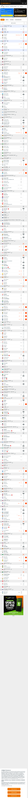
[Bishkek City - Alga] (13, 375)
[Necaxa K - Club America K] (13, 436)
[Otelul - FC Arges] (13, 497)
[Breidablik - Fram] (13, 363)
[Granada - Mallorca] (13, 283)
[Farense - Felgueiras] (13, 482)
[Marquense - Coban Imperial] (13, 235)
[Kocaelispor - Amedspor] (13, 53)
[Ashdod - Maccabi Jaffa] (13, 294)
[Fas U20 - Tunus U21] (13, 194)
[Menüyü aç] (25, 3)
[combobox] (13, 23)
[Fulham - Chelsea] (13, 29)
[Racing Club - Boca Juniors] (13, 94)
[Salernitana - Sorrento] (13, 349)
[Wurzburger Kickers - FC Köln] (13, 79)
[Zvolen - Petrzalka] (13, 545)
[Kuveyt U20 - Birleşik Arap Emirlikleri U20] (13, 178)
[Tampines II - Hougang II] (13, 540)
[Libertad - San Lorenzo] (13, 459)
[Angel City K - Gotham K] (13, 67)
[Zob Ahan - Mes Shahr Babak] (13, 267)
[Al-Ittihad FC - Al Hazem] (13, 560)
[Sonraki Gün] (26, 23)
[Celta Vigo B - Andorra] (13, 280)
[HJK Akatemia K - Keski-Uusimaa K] (13, 223)
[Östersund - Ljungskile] (13, 313)
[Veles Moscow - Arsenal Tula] (13, 515)
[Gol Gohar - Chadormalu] (13, 271)
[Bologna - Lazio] (13, 44)
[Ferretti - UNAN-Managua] (13, 445)
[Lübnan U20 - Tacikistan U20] (13, 182)
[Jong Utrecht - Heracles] (13, 249)
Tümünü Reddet (14, 792)
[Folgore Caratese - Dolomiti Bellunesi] (13, 327)
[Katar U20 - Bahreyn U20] (13, 185)
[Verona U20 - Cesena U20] (13, 354)
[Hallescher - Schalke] (13, 82)
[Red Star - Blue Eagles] (13, 551)
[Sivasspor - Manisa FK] (13, 584)
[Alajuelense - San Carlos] (13, 395)
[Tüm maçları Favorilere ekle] (1, 26)
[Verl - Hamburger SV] (13, 76)
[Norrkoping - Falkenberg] (13, 319)
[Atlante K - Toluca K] (13, 439)
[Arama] (23, 3)
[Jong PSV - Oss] (13, 246)
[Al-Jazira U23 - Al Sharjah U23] (13, 120)
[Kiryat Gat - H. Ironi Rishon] (13, 298)
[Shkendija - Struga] (13, 404)
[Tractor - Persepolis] (13, 258)
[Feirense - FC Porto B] (13, 485)
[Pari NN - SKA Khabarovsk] (13, 518)
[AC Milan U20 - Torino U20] (13, 358)
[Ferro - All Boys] (13, 106)
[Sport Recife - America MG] (13, 150)
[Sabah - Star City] (13, 418)
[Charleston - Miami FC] (13, 58)
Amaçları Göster (14, 795)
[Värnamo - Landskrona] (13, 316)
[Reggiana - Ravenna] (13, 336)
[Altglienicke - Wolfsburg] (13, 73)
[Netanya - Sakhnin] (13, 289)
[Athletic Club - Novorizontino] (13, 146)
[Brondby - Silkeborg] (13, 173)
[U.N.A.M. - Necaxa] (13, 424)
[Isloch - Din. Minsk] (13, 129)
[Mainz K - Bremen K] (13, 88)
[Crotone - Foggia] (13, 345)
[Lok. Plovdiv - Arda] (13, 164)
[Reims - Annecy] (13, 229)
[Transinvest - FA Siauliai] (13, 412)
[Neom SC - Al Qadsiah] (13, 557)
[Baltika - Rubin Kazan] (13, 503)
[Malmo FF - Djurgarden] (13, 307)
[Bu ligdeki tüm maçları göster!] (26, 62)
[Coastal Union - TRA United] (13, 578)
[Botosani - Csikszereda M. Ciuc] (13, 494)
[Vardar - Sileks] (13, 401)
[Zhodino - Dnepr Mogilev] (13, 132)
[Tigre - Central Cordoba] (13, 97)
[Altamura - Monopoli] (13, 342)
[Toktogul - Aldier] (13, 378)
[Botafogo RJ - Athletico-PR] (13, 141)
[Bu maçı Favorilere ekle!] (1, 29)
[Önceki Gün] (1, 23)
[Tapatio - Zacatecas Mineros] (13, 430)
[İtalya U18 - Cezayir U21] (13, 200)
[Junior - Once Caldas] (13, 384)
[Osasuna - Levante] (13, 35)
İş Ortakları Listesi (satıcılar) (6, 785)
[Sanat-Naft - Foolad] (13, 274)
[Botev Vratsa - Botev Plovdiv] (13, 161)
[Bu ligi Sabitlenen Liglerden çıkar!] (11, 26)
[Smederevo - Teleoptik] (13, 527)
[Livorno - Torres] (13, 333)
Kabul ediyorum (14, 789)
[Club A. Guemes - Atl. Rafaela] (13, 103)
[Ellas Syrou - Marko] (13, 592)
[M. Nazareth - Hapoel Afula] (13, 301)
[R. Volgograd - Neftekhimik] (13, 512)
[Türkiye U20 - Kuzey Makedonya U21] (13, 203)
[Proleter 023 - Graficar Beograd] (13, 524)
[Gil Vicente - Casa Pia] (13, 476)
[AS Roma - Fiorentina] (13, 47)
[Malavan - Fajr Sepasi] (13, 264)
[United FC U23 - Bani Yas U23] (13, 123)
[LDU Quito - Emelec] (13, 209)
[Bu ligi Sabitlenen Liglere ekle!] (12, 56)
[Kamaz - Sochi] (13, 509)
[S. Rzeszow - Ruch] (13, 471)
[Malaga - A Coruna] (13, 38)
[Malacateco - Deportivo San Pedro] (13, 238)
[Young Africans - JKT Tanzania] (13, 575)
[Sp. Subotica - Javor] (13, 531)
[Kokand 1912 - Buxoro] (13, 450)
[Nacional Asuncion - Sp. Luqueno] (13, 456)
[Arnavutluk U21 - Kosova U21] (13, 197)
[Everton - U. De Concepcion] (13, 566)
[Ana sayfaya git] (7, 3)
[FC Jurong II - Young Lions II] (13, 536)
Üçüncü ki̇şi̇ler (21, 778)
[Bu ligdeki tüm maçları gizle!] (26, 26)
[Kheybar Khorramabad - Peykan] (13, 261)
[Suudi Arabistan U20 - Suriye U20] (13, 188)
